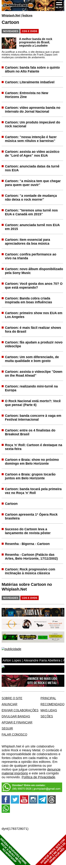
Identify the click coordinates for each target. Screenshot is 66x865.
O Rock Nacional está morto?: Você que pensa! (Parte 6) (33, 403)
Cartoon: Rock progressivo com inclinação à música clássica (30, 571)
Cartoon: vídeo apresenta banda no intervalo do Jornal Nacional (32, 109)
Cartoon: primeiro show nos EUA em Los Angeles (33, 315)
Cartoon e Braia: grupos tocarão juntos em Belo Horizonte (30, 476)
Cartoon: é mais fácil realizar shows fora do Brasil (33, 329)
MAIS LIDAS (49, 710)
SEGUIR (7, 728)
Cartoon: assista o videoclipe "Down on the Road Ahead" (33, 373)
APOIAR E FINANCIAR (17, 722)
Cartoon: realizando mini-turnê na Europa (31, 388)
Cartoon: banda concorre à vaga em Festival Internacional (33, 417)
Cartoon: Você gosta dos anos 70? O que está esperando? (34, 285)
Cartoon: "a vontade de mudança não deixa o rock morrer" (31, 197)
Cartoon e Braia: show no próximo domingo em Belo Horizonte (32, 461)
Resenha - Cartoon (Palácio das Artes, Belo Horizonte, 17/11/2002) (31, 556)
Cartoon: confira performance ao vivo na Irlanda (30, 256)
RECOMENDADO (52, 704)
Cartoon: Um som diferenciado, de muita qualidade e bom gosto (32, 359)
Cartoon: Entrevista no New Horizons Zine (26, 95)
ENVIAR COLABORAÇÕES (20, 710)
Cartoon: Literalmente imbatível (29, 82)
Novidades (10, 31)
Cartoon (11, 503)
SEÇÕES (47, 716)
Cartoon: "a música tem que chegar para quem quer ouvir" (33, 183)
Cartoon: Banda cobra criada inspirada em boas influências (28, 300)
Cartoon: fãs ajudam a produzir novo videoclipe (34, 344)
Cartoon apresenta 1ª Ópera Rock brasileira (31, 516)
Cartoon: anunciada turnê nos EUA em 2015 (32, 227)
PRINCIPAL (48, 698)
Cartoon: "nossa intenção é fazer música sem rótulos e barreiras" (31, 139)
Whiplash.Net (11, 15)
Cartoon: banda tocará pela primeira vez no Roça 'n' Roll (33, 491)
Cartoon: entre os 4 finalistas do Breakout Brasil (30, 432)
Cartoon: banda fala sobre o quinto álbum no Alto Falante (32, 69)
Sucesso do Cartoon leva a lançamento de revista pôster (28, 531)
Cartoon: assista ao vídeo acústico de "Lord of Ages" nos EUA (32, 153)
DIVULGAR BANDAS (16, 716)
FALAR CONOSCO (14, 734)
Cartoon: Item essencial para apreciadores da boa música (27, 241)
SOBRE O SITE (12, 698)
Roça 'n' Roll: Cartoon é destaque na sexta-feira (33, 447)
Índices (27, 15)
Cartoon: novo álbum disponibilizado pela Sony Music (34, 271)
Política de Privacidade (38, 777)
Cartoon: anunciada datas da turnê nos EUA (32, 168)
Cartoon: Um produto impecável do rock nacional (32, 124)
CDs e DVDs (29, 31)
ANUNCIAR (9, 704)
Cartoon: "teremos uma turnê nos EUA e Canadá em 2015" (31, 212)
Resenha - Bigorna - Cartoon (27, 544)
